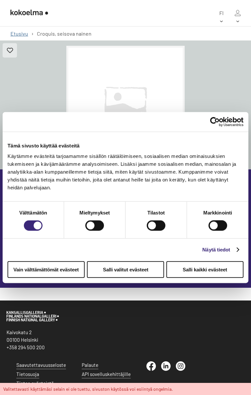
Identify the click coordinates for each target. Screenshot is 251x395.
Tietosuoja (27, 374)
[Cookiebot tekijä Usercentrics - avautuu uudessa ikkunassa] (214, 122)
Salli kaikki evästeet (205, 269)
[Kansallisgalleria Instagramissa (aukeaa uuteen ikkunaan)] (183, 369)
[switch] (94, 225)
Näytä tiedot (216, 249)
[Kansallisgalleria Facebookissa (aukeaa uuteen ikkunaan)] (153, 369)
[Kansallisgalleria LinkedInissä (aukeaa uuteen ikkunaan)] (168, 369)
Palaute (90, 365)
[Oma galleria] (237, 13)
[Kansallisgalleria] (33, 320)
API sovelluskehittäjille (106, 374)
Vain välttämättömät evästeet (46, 269)
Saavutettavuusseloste (41, 365)
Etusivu (19, 33)
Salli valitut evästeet (125, 269)
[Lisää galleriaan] (10, 50)
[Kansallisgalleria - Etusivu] (29, 13)
